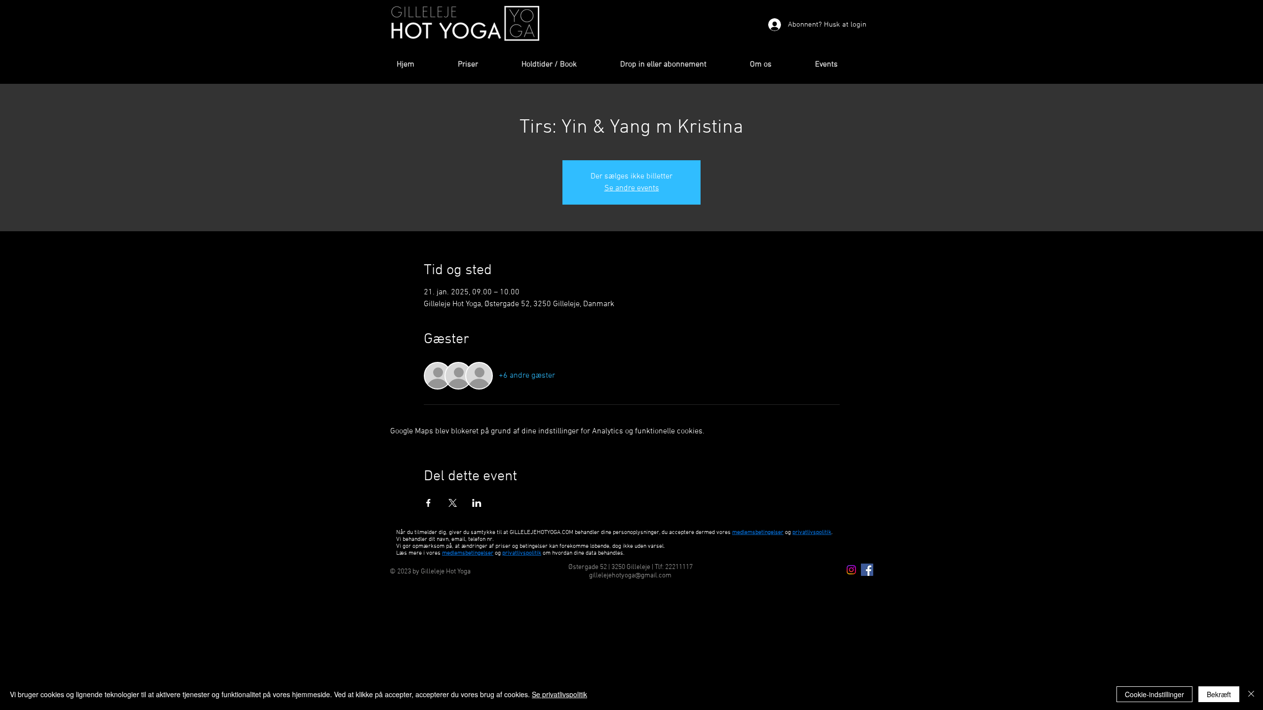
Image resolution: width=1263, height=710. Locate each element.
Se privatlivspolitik (559, 694)
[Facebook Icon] (867, 570)
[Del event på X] (452, 503)
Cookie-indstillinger (1154, 694)
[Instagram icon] (851, 570)
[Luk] (1251, 694)
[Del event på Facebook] (428, 503)
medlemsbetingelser (757, 532)
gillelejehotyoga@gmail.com (630, 575)
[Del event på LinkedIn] (477, 503)
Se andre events (631, 188)
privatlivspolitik (521, 553)
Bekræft (1219, 694)
